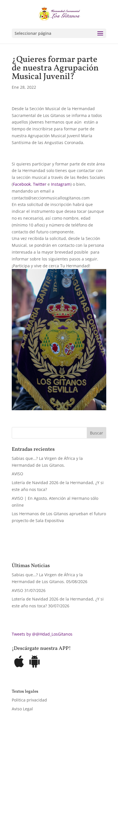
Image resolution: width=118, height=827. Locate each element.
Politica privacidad (29, 700)
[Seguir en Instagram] (39, 797)
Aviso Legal (22, 708)
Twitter (39, 184)
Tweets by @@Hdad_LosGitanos (42, 634)
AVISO (17, 473)
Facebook (22, 184)
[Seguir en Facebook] (16, 797)
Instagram (60, 184)
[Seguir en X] (27, 797)
